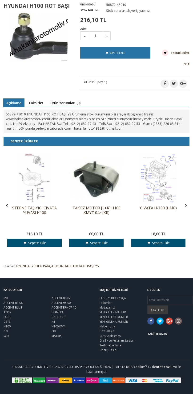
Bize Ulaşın (107, 331)
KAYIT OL (157, 310)
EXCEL (7, 317)
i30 (54, 331)
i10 (6, 331)
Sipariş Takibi (108, 350)
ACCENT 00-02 (61, 298)
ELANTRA (58, 312)
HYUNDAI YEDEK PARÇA (34, 266)
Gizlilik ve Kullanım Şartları (117, 341)
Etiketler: (9, 266)
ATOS (7, 312)
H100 (7, 326)
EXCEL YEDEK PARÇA (113, 298)
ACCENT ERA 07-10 (64, 307)
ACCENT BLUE (13, 307)
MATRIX (56, 336)
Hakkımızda (107, 326)
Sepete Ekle (36, 243)
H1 (53, 322)
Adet (83, 29)
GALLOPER (58, 317)
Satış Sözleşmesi (110, 336)
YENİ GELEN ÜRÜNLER (114, 317)
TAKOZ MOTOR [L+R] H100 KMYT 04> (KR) (96, 210)
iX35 (6, 336)
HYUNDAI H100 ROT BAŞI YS (76, 266)
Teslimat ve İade (110, 345)
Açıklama (13, 103)
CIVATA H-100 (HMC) (158, 208)
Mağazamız (107, 307)
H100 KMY (58, 326)
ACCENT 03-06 (13, 303)
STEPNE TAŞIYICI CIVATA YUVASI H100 (34, 210)
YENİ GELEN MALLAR (113, 312)
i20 (6, 298)
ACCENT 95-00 (61, 303)
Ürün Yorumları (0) (65, 103)
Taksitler (35, 103)
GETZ (7, 322)
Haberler (106, 303)
